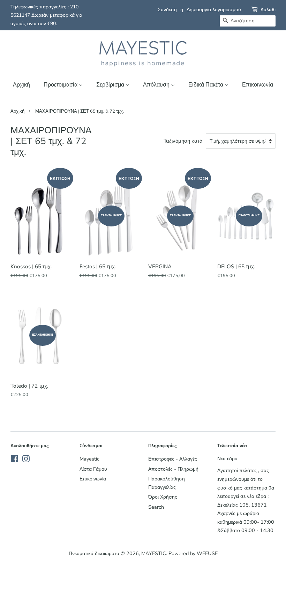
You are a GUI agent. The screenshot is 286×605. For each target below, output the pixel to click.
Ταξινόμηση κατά (183, 140)
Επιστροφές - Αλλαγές (172, 458)
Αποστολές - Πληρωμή (173, 468)
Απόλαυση (157, 85)
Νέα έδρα (227, 458)
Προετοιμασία (61, 85)
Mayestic (89, 458)
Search (156, 506)
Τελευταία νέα (232, 446)
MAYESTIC (153, 553)
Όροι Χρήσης (162, 496)
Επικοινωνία (257, 85)
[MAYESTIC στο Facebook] (14, 460)
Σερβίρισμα (111, 85)
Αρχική (21, 85)
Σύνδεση (167, 9)
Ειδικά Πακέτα (206, 85)
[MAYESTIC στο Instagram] (26, 460)
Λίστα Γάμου (93, 468)
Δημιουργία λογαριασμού (214, 9)
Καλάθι (268, 9)
